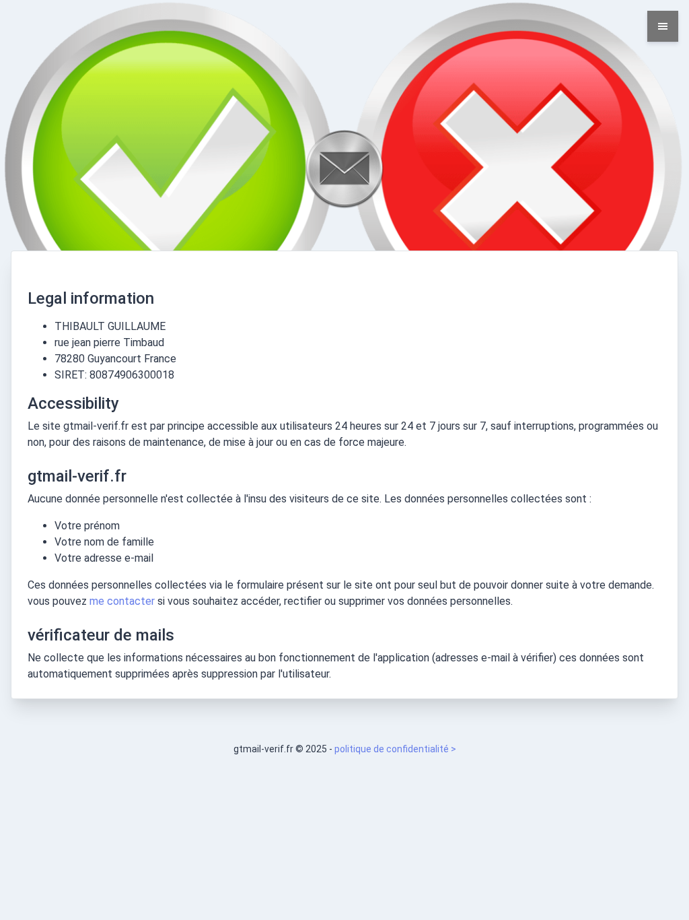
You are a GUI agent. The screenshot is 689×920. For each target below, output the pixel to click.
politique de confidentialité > (395, 749)
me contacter (122, 601)
